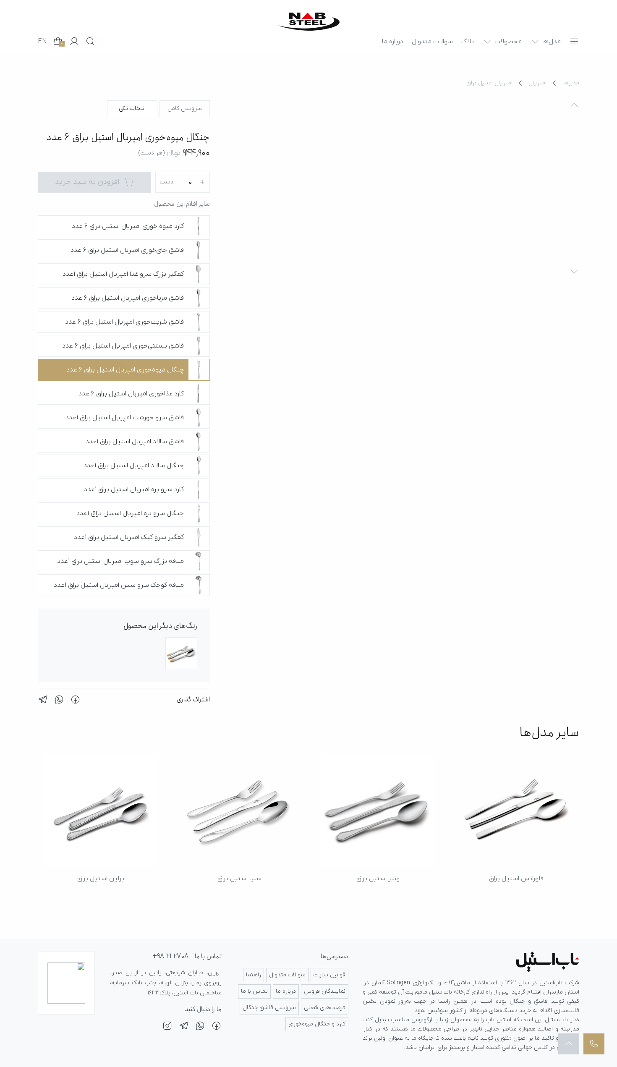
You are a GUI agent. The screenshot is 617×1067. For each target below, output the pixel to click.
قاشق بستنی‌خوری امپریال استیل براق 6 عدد (123, 346)
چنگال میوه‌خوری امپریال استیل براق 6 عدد (125, 370)
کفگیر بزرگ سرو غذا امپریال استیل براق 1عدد (123, 274)
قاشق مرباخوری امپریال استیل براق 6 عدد (127, 298)
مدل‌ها (570, 83)
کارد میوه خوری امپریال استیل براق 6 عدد (128, 226)
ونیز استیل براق (378, 878)
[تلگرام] (184, 1027)
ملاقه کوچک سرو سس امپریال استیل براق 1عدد (119, 585)
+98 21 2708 (170, 956)
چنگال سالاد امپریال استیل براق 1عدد (134, 465)
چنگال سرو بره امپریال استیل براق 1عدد (130, 513)
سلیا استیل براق (239, 878)
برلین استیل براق (100, 878)
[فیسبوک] (217, 1027)
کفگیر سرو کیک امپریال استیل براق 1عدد (129, 537)
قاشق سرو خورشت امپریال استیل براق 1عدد (124, 417)
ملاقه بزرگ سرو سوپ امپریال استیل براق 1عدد (120, 561)
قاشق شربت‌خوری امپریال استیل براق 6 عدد (124, 322)
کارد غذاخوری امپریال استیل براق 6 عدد (131, 394)
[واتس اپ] (200, 1027)
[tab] (184, 108)
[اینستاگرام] (167, 1027)
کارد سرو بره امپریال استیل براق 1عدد (134, 489)
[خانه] (309, 22)
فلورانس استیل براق (516, 878)
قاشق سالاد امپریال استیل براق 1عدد (135, 441)
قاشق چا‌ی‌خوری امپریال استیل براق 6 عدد (127, 250)
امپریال (537, 83)
